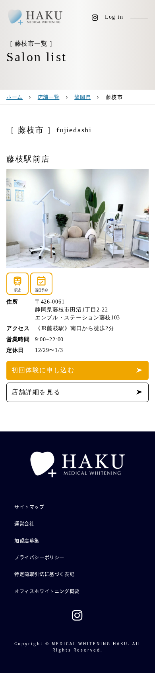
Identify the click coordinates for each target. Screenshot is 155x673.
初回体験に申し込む (43, 370)
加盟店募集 (26, 540)
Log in (114, 17)
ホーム (14, 97)
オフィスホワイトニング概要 (46, 591)
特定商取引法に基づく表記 (44, 574)
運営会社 (24, 523)
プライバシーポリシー (39, 557)
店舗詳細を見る (36, 392)
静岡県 (82, 97)
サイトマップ (29, 506)
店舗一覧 (49, 97)
